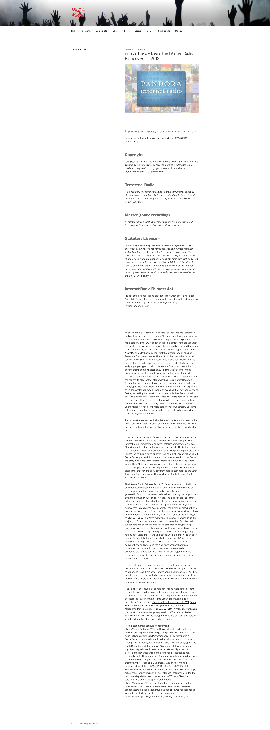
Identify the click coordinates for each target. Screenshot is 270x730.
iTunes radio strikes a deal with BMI (170, 602)
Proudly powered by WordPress (85, 723)
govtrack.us (150, 302)
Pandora (140, 440)
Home (74, 31)
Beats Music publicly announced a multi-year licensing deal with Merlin (160, 605)
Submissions (164, 31)
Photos (126, 31)
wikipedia (174, 225)
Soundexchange (142, 275)
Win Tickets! (102, 31)
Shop (115, 31)
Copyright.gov (155, 171)
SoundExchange (133, 457)
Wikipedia (138, 202)
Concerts (86, 31)
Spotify (152, 440)
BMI (138, 353)
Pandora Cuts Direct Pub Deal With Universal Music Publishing (164, 609)
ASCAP (128, 353)
